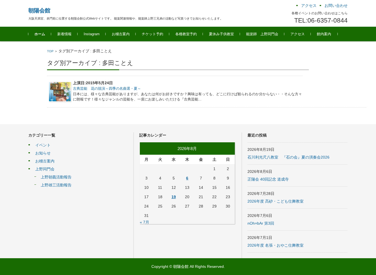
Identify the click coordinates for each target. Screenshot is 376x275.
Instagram (92, 34)
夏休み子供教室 (221, 34)
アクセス (297, 34)
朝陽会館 (39, 10)
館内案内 (324, 34)
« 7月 (144, 222)
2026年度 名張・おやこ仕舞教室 (275, 245)
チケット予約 (152, 34)
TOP (50, 51)
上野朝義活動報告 (56, 177)
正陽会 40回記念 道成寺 (268, 179)
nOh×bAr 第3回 (260, 223)
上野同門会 (45, 169)
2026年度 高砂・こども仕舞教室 (275, 201)
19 (173, 197)
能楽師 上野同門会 (262, 34)
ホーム (39, 34)
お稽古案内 (121, 34)
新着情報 (64, 34)
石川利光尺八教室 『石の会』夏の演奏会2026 (288, 157)
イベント (43, 145)
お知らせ (43, 153)
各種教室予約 (186, 34)
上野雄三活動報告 (56, 185)
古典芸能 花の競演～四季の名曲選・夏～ (107, 88)
